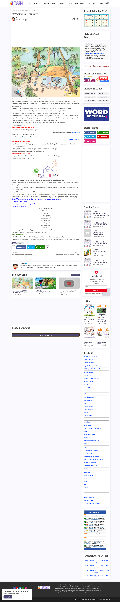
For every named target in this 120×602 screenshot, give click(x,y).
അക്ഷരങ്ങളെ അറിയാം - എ (101, 343)
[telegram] (20, 588)
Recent (36, 3)
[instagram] (26, 588)
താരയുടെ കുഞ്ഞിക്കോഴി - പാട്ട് (68, 291)
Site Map (81, 599)
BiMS (85, 431)
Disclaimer (106, 599)
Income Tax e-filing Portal (92, 503)
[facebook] (14, 588)
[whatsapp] (23, 588)
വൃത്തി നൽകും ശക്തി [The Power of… (93, 528)
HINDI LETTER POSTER (89, 320)
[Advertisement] (46, 34)
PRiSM (86, 488)
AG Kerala (87, 491)
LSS (70, 3)
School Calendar (89, 397)
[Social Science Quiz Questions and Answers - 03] (87, 243)
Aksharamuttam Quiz (103, 100)
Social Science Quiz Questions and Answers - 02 (101, 223)
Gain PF (86, 447)
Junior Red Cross (89, 497)
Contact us (88, 599)
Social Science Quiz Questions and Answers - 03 (101, 242)
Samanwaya (87, 425)
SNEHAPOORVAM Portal (91, 441)
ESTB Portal (87, 494)
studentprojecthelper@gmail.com (94, 53)
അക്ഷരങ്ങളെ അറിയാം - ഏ (101, 320)
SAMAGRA (87, 419)
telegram (90, 137)
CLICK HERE (76, 132)
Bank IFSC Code (88, 475)
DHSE (85, 478)
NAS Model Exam (90, 100)
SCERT (86, 484)
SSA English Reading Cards (92, 369)
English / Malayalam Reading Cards (94, 366)
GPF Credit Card (88, 453)
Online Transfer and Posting (92, 428)
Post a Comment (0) (46, 335)
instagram (91, 141)
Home (28, 3)
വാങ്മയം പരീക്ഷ (102, 97)
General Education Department (93, 459)
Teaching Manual (90, 93)
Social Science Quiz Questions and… (92, 519)
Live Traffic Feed (94, 512)
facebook (91, 132)
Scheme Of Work (49, 3)
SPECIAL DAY (88, 400)
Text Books (91, 3)
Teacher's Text (88, 384)
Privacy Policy (97, 599)
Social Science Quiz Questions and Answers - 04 (101, 261)
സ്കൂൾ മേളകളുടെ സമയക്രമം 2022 (98, 233)
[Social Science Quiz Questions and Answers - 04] (87, 262)
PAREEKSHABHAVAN (90, 466)
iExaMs (86, 469)
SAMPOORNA (88, 416)
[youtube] (17, 588)
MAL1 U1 (18, 10)
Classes (61, 3)
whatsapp (104, 132)
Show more (75, 275)
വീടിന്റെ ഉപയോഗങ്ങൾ (43, 291)
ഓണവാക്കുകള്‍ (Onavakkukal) (91, 516)
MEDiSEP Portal (88, 500)
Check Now (14, 593)
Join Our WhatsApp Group (91, 378)
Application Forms (89, 359)
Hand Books (79, 3)
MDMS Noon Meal (89, 434)
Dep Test (86, 403)
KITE (85, 444)
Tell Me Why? (88, 375)
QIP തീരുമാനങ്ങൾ (89, 406)
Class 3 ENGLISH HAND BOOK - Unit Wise (94, 534)
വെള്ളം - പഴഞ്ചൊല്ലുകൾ (91, 531)
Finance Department (90, 463)
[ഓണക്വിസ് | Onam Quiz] (87, 252)
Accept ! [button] (7, 597)
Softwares (102, 3)
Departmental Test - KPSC (92, 456)
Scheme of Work (89, 381)
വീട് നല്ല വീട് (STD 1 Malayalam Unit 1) (20, 291)
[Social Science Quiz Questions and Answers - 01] (87, 214)
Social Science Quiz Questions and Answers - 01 (101, 214)
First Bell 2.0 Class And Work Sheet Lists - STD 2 (96, 566)
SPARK (86, 413)
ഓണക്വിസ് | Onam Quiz (99, 252)
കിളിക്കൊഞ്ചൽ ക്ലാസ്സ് (91, 356)
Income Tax (87, 437)
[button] (107, 3)
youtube (104, 137)
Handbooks (93, 522)
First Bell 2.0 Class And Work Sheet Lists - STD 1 (96, 561)
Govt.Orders (87, 391)
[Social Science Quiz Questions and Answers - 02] (87, 224)
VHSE (85, 481)
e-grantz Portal (88, 409)
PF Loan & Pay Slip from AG (92, 450)
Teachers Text (89, 97)
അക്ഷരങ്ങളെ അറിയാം (88, 343)
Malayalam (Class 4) (89, 525)
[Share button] (47, 247)
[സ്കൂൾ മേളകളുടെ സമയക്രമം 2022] (87, 233)
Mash (22, 263)
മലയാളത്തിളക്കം (88, 372)
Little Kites (87, 472)
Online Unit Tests (89, 362)
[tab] (28, 3)
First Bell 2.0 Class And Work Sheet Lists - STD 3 (96, 571)
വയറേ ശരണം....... (92, 539)
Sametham (87, 422)
